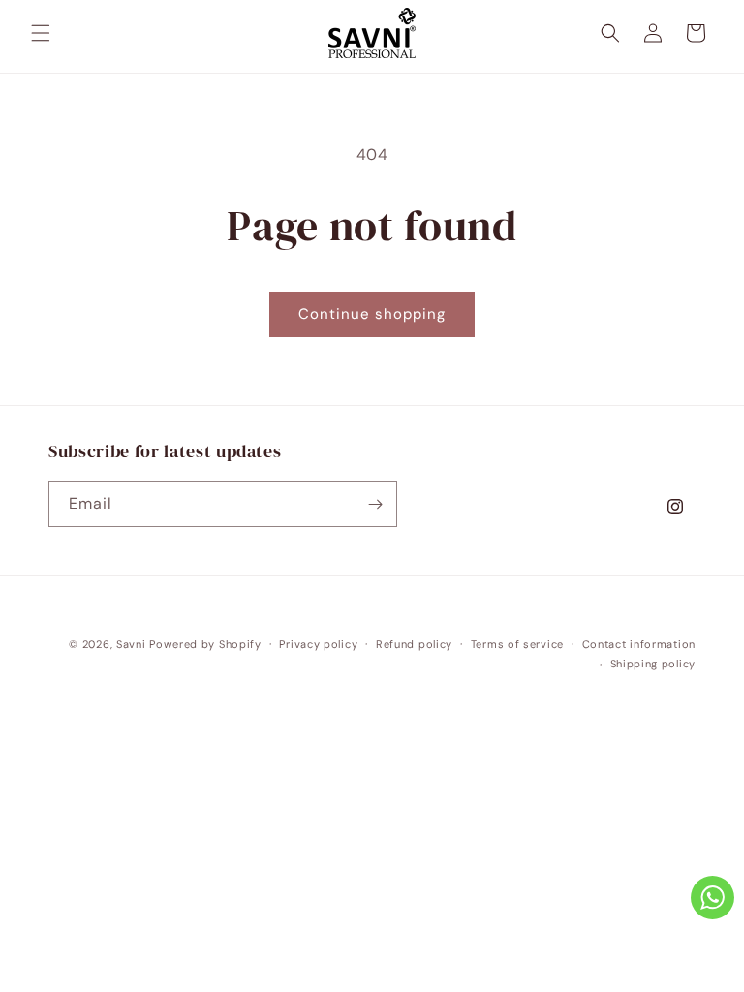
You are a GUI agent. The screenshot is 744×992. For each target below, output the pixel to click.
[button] (40, 33)
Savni (131, 644)
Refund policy (414, 644)
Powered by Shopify (205, 644)
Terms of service (517, 644)
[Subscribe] (375, 504)
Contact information (639, 644)
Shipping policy (653, 663)
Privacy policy (318, 644)
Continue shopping (372, 314)
